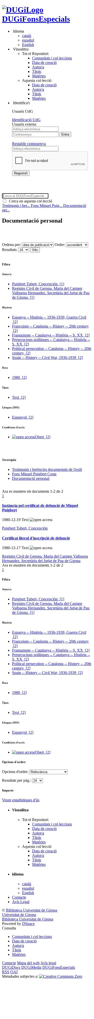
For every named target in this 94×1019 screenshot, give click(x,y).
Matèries (39, 76)
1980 (19, 377)
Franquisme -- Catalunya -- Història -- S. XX (50, 335)
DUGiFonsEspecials (36, 18)
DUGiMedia (31, 967)
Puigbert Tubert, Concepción (38, 284)
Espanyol (22, 417)
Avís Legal (20, 902)
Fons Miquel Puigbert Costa (34, 474)
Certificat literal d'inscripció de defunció (36, 538)
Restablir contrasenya (29, 144)
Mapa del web (28, 963)
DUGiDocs (11, 967)
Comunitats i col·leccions (52, 58)
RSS (5, 972)
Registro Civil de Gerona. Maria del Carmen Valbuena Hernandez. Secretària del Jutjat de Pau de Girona (50, 292)
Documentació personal (30, 478)
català (26, 36)
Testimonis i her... (16, 205)
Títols (36, 71)
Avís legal (48, 963)
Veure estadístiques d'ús (20, 800)
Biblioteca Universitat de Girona (31, 910)
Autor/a (38, 67)
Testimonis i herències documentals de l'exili (47, 469)
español (28, 40)
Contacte (19, 897)
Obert (42, 437)
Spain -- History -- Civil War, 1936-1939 (47, 357)
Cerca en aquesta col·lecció (29, 201)
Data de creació (44, 62)
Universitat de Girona (19, 915)
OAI (14, 972)
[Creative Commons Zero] (60, 976)
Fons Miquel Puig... (47, 205)
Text (19, 397)
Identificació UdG (26, 120)
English (28, 45)
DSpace (28, 924)
